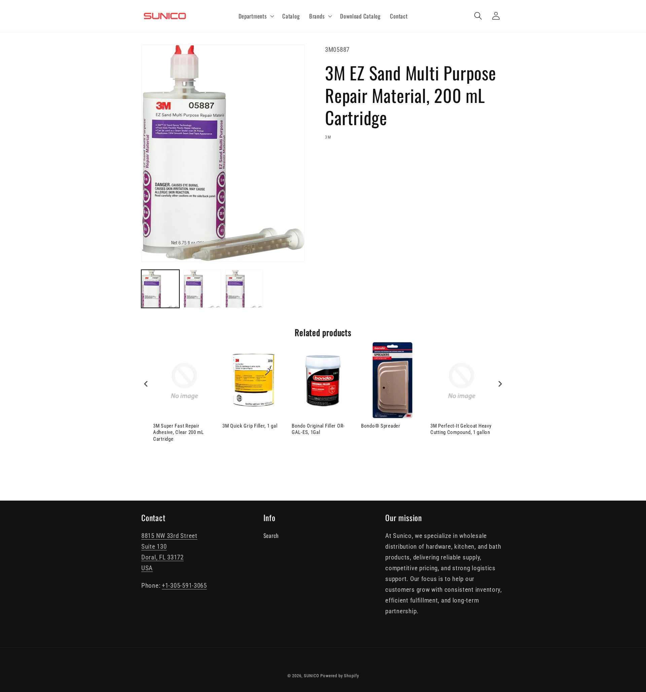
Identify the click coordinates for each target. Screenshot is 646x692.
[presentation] (146, 384)
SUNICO (311, 675)
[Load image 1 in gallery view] (160, 289)
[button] (256, 16)
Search (271, 535)
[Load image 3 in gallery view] (244, 289)
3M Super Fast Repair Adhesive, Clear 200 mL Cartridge (178, 432)
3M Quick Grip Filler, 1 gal (249, 426)
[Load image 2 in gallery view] (202, 289)
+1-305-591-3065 (184, 585)
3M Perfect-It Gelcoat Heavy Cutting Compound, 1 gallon (460, 429)
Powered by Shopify (339, 675)
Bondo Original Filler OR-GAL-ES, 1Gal (318, 429)
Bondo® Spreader (380, 426)
